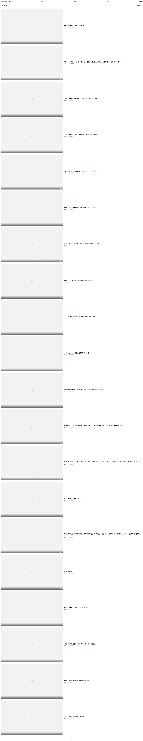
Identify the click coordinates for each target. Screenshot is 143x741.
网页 (10, 1)
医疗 (42, 1)
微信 (75, 1)
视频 (107, 1)
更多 (140, 1)
